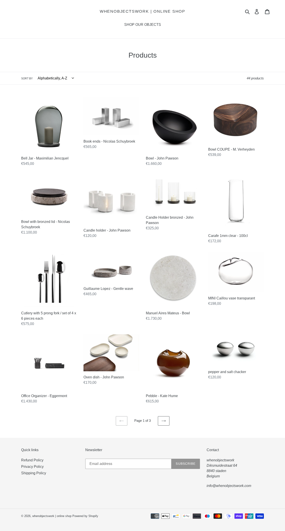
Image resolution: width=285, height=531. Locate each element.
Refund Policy (32, 460)
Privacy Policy (32, 466)
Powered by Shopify (85, 516)
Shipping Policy (33, 473)
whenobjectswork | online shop (142, 11)
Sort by (27, 78)
